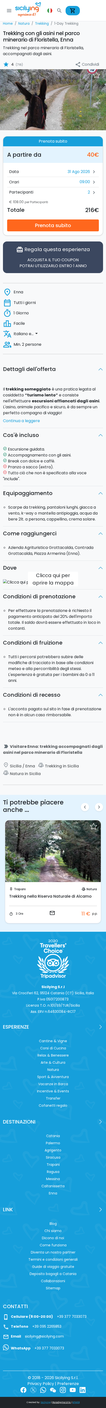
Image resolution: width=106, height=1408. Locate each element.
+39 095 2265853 (46, 1326)
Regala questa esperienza (53, 257)
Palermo (53, 1143)
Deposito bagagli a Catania (53, 1273)
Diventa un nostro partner (53, 1252)
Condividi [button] (87, 65)
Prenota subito (53, 225)
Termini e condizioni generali (53, 1259)
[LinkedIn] (83, 1389)
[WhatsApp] (43, 1389)
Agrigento (53, 1150)
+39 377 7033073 (72, 1316)
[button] (50, 10)
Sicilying (46, 1402)
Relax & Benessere (53, 1055)
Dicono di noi (53, 1237)
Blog (53, 1223)
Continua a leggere (21, 421)
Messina (53, 1178)
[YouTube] (73, 1389)
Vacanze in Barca (53, 1084)
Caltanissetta (53, 1186)
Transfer (53, 1098)
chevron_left (85, 807)
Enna (53, 1193)
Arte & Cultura (53, 1062)
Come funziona (53, 1245)
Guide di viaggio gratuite (53, 1266)
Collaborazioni (53, 1280)
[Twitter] (33, 1389)
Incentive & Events (53, 1091)
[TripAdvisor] (53, 959)
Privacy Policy (40, 1383)
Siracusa (53, 1157)
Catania (53, 1135)
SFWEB (76, 1402)
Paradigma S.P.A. (61, 1402)
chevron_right (99, 807)
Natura (92, 889)
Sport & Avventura (53, 1076)
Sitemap (53, 1288)
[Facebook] (23, 1389)
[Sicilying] (31, 10)
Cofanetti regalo (53, 1105)
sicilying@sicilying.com (44, 1336)
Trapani (20, 889)
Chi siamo (53, 1230)
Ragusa (53, 1171)
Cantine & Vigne (53, 1041)
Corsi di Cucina (53, 1048)
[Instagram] (63, 1389)
